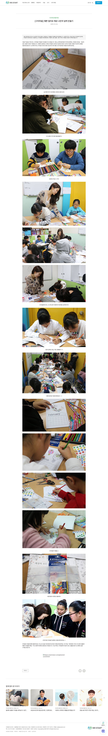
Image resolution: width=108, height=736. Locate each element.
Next (104, 698)
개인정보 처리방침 (9, 731)
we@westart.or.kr (61, 727)
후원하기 (99, 2)
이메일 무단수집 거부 (23, 731)
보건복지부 (34, 731)
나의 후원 (53, 2)
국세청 (29, 731)
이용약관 (16, 731)
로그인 (89, 2)
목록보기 (25, 670)
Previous (3, 698)
